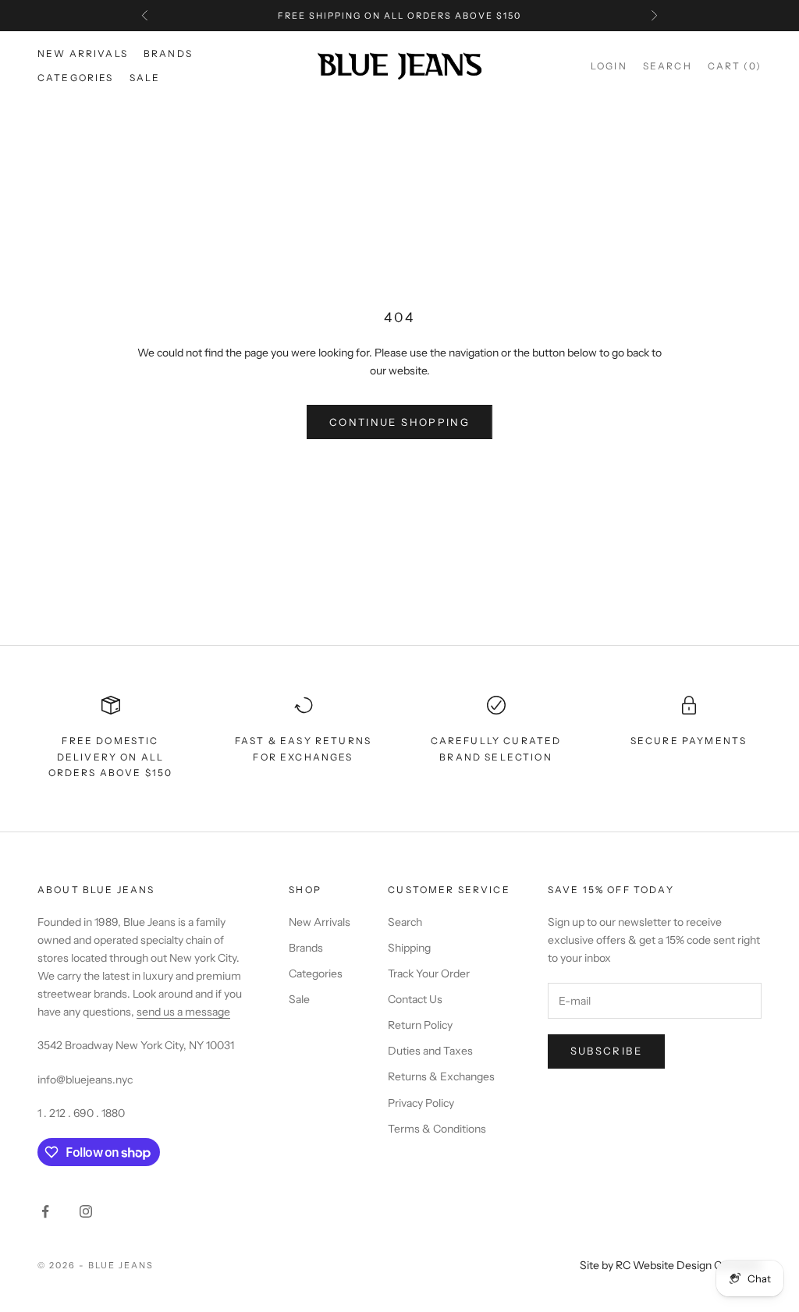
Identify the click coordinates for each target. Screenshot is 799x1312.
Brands (168, 53)
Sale (145, 77)
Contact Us (415, 999)
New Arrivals (82, 53)
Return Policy (420, 1025)
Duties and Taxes (430, 1051)
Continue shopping (399, 422)
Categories (75, 77)
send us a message (183, 1012)
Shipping (409, 948)
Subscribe (606, 1050)
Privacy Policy (421, 1103)
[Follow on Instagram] (86, 1211)
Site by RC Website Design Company (671, 1265)
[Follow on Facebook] (45, 1211)
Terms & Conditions (437, 1129)
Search (405, 922)
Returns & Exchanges (441, 1076)
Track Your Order (429, 973)
